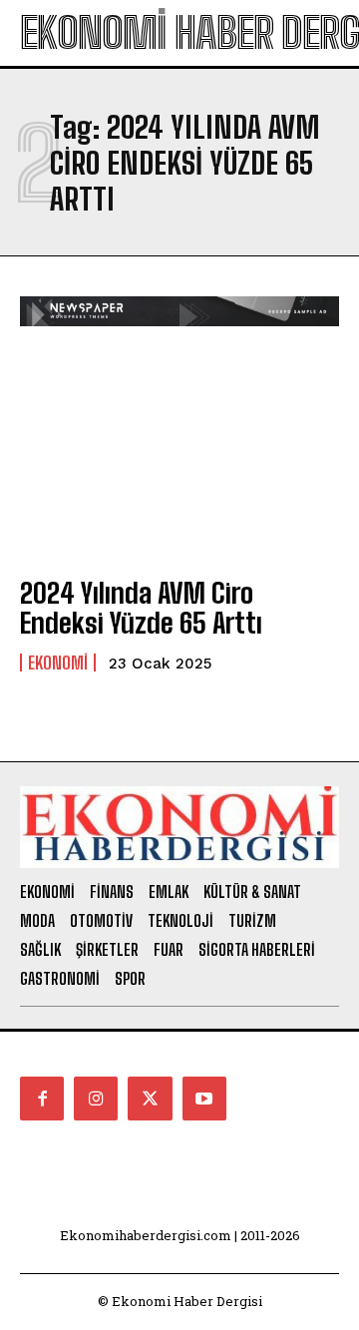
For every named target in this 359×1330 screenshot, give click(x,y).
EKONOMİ (58, 662)
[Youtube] (204, 1098)
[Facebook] (42, 1098)
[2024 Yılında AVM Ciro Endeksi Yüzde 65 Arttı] (179, 462)
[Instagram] (96, 1098)
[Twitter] (150, 1098)
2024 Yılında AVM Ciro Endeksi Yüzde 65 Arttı (141, 608)
